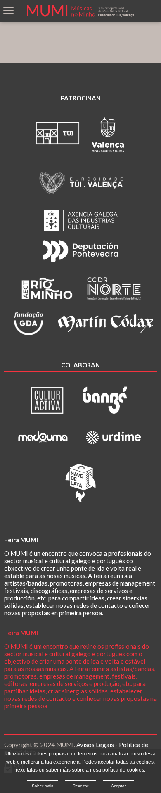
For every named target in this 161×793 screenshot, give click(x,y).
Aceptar (118, 785)
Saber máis (42, 785)
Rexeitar (80, 785)
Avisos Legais (95, 744)
